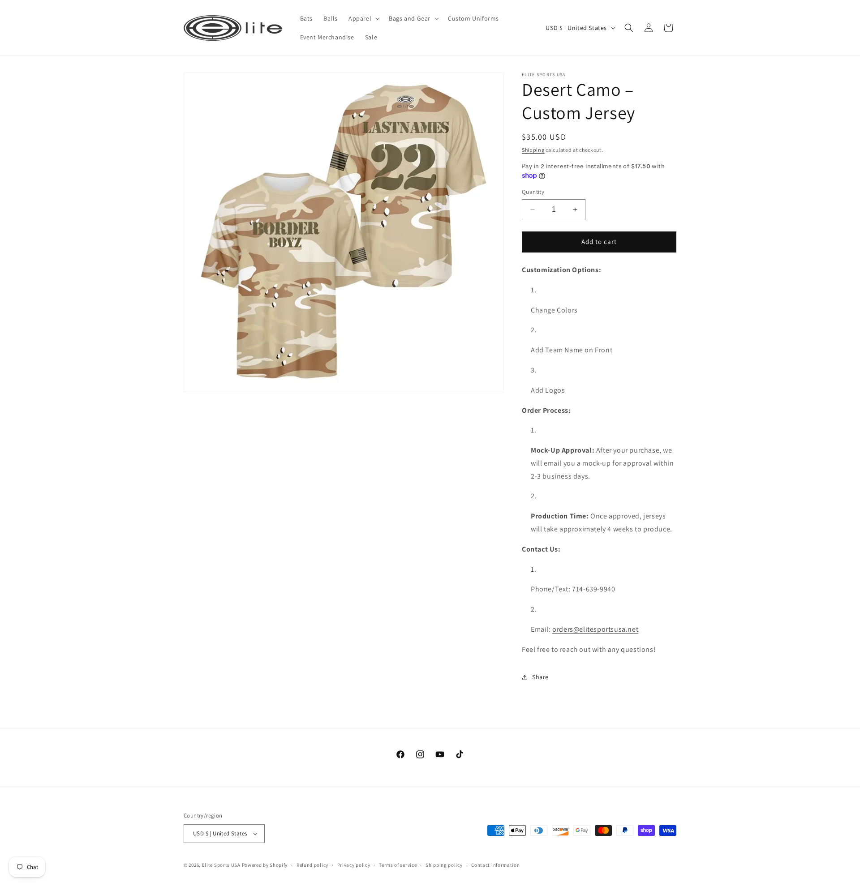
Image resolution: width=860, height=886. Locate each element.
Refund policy (312, 865)
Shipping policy (444, 865)
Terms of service (398, 865)
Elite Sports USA (221, 865)
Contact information (495, 865)
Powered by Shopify (265, 865)
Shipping (533, 149)
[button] (363, 18)
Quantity (533, 192)
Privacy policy (353, 865)
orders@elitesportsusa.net (595, 629)
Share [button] (540, 677)
